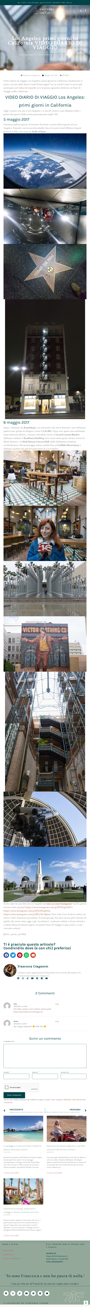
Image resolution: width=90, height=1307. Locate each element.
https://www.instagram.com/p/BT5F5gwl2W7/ (49, 907)
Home (22, 55)
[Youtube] (32, 978)
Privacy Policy (8, 1251)
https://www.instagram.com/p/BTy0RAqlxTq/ (27, 911)
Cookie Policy (8, 1254)
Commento (9, 1041)
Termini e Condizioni (11, 1258)
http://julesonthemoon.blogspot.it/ (28, 1012)
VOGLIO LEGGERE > (12, 1173)
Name (6, 1072)
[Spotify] (41, 978)
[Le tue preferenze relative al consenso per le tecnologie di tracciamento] (86, 1303)
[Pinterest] (37, 978)
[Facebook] (18, 978)
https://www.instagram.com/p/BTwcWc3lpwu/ (27, 914)
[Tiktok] (27, 978)
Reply (57, 1004)
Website (65, 1072)
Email (35, 1072)
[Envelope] (46, 978)
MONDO (65, 75)
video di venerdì (27, 88)
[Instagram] (22, 978)
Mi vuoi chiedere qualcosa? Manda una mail (45, 3)
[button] (6, 955)
